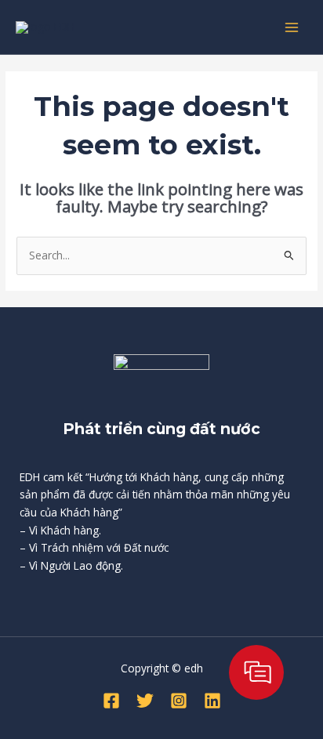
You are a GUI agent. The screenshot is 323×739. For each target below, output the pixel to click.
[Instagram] (178, 700)
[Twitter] (145, 700)
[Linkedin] (212, 700)
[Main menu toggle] (292, 27)
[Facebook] (111, 700)
